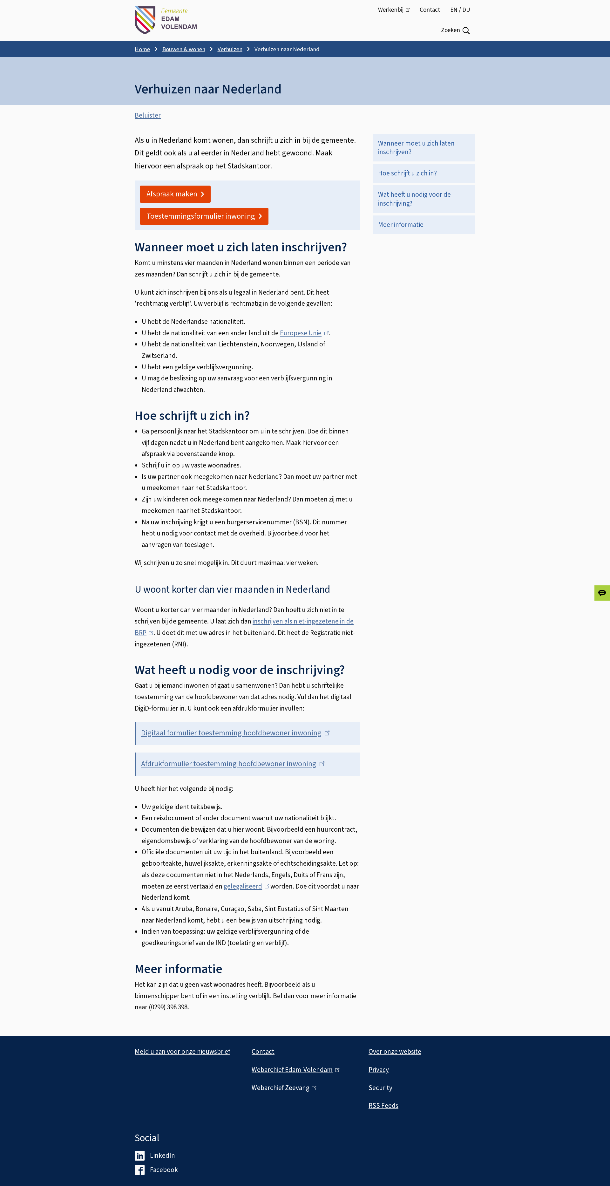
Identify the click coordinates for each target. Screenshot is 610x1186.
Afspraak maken (171, 194)
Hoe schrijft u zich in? (407, 173)
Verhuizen (230, 49)
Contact (430, 10)
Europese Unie (302, 333)
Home (142, 49)
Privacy (379, 1069)
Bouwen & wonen (183, 49)
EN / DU (460, 10)
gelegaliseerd (245, 886)
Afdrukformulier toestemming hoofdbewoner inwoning (231, 763)
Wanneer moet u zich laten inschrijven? (416, 148)
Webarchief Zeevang (282, 1088)
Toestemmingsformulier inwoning (200, 216)
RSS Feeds (383, 1105)
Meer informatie (401, 224)
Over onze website (395, 1051)
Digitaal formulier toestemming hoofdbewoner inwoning (233, 733)
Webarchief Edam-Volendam (294, 1069)
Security (380, 1088)
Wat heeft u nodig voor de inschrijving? (414, 199)
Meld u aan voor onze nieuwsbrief (182, 1051)
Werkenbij (396, 13)
